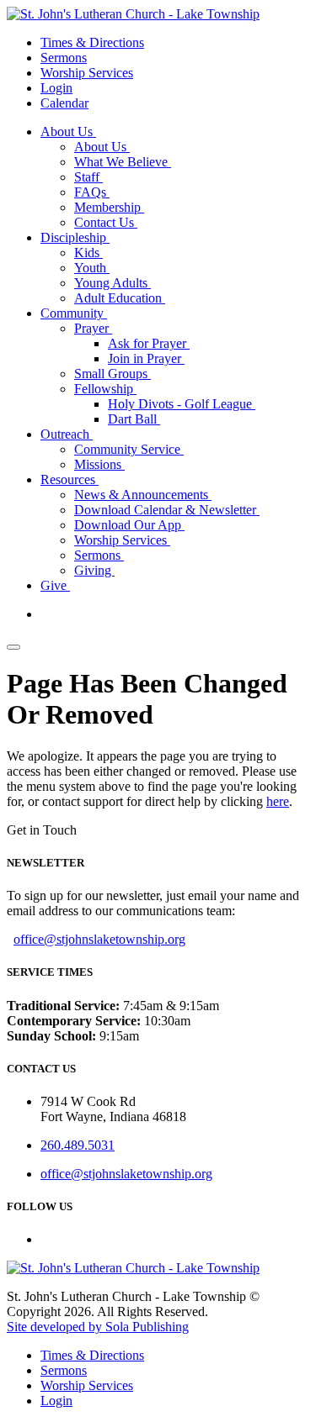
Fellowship (105, 389)
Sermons (63, 57)
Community (73, 313)
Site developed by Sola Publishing (98, 1326)
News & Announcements (143, 494)
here (277, 801)
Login (56, 88)
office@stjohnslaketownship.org (99, 939)
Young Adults (112, 283)
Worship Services (86, 73)
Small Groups (112, 373)
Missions (99, 464)
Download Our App (129, 525)
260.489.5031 (77, 1145)
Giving (94, 570)
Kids (88, 252)
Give (55, 585)
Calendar (64, 103)
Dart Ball (134, 419)
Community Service (129, 449)
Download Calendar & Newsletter (167, 510)
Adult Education (119, 298)
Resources (69, 479)
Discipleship (75, 237)
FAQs (92, 192)
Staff (88, 177)
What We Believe (122, 162)
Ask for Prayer (149, 343)
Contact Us (105, 222)
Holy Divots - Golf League (181, 404)
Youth (92, 268)
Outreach (66, 434)
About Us (68, 131)
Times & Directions (92, 42)
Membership (109, 207)
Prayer (93, 328)
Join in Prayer (146, 358)
